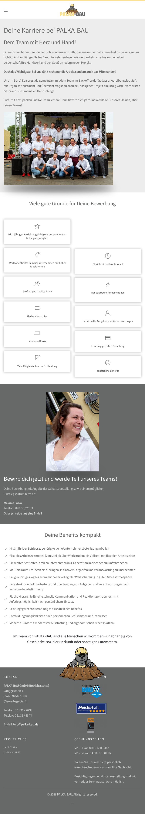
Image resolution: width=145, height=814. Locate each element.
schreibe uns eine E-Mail (26, 513)
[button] (6, 10)
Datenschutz (12, 752)
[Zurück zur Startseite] (72, 10)
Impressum (11, 747)
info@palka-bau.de (25, 724)
